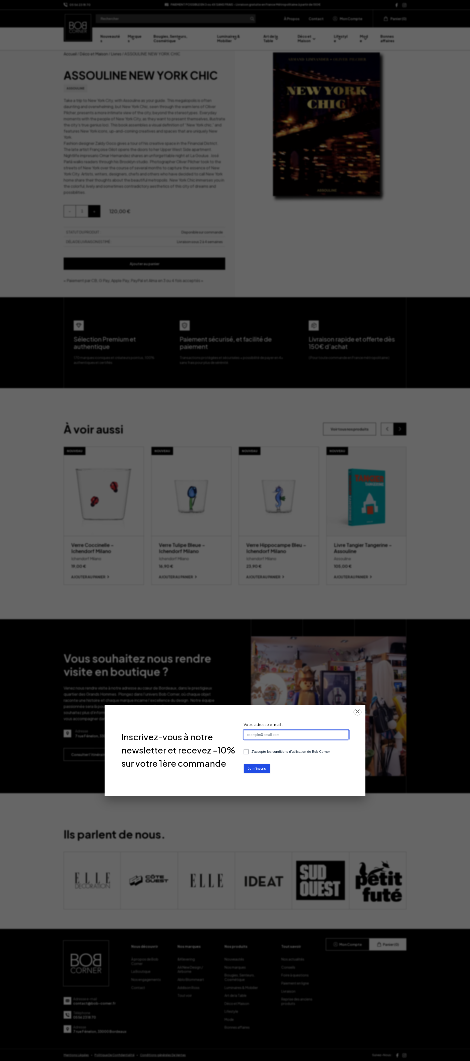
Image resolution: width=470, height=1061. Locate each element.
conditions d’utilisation (289, 751)
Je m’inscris (257, 768)
